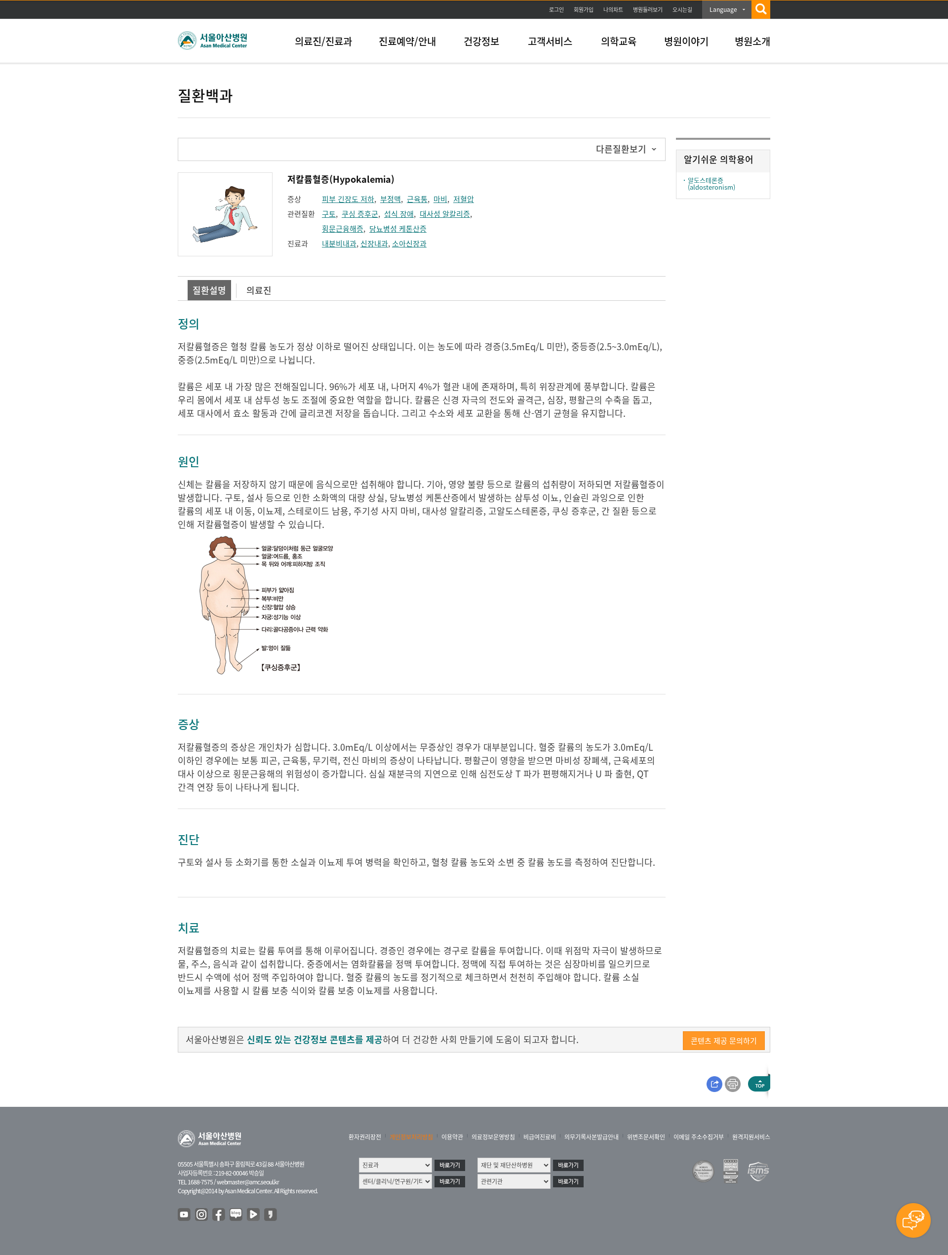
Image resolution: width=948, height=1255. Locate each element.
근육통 (417, 199)
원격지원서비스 (751, 1137)
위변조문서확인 (646, 1137)
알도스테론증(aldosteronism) (711, 183)
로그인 (556, 9)
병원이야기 (686, 41)
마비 (440, 199)
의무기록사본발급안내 (591, 1137)
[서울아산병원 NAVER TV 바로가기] (254, 1215)
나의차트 (613, 9)
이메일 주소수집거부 (698, 1137)
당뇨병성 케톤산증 (398, 228)
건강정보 (481, 41)
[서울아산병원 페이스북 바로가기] (219, 1215)
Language (723, 9)
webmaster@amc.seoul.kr (248, 1181)
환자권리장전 (365, 1137)
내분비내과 (339, 243)
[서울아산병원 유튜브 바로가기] (185, 1215)
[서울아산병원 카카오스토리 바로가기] (271, 1215)
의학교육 (618, 41)
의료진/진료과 (323, 41)
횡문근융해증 (342, 228)
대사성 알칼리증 (445, 213)
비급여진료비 (539, 1137)
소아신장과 (409, 243)
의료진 (259, 290)
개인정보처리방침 (411, 1137)
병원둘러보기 (648, 9)
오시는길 (682, 9)
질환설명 (209, 290)
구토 (329, 213)
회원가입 (583, 9)
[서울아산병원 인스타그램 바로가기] (202, 1215)
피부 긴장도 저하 (348, 199)
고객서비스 (550, 41)
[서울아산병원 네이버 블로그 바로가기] (236, 1215)
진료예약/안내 (407, 41)
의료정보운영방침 (493, 1137)
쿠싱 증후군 (360, 213)
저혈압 (463, 199)
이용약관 (452, 1137)
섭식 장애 (399, 213)
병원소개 (752, 41)
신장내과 (374, 243)
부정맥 (390, 199)
